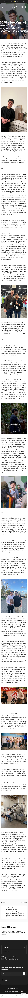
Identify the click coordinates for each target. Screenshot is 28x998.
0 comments (24, 902)
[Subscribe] (24, 973)
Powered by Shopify (18, 991)
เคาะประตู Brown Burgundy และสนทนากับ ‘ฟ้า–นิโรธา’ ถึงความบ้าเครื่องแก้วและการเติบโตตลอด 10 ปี (15, 914)
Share (4, 902)
